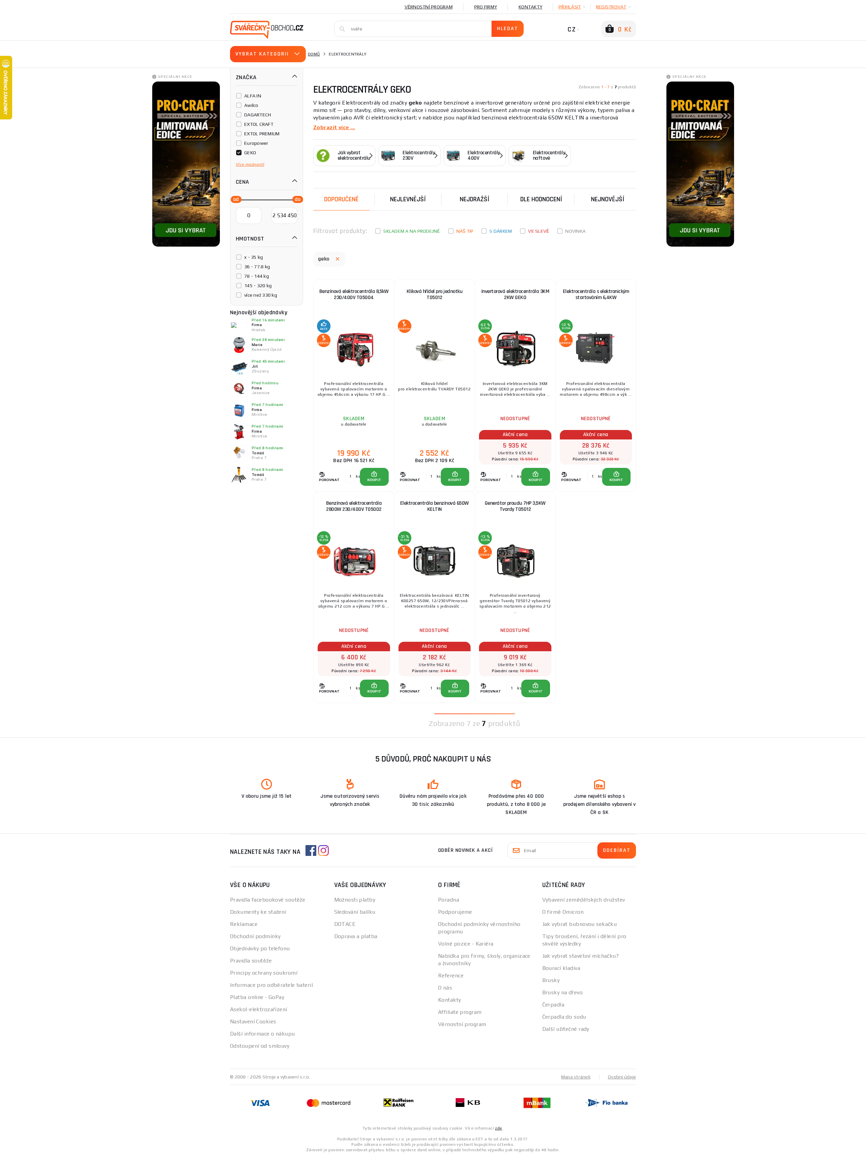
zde (498, 1128)
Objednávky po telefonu (260, 948)
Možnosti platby (354, 899)
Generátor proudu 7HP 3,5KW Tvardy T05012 (515, 506)
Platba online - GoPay (257, 997)
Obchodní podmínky (255, 936)
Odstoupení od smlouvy (259, 1046)
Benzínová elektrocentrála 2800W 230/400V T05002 (354, 506)
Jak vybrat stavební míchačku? (580, 956)
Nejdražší (474, 199)
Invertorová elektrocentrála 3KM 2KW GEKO (515, 294)
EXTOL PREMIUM (261, 133)
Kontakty (530, 6)
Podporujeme (455, 912)
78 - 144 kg (256, 276)
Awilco (251, 105)
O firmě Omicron (563, 912)
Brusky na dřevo (562, 992)
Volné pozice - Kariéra (466, 943)
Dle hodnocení (541, 199)
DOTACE (345, 924)
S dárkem (500, 231)
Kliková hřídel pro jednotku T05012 (435, 294)
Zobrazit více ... (334, 127)
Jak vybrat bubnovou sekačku (579, 924)
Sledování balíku (354, 912)
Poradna (448, 899)
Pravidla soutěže (251, 960)
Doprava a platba (356, 936)
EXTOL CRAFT (258, 124)
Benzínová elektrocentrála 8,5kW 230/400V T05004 (354, 294)
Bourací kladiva (561, 968)
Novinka (575, 231)
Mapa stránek (576, 1077)
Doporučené (341, 199)
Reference (450, 975)
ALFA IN (252, 95)
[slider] (234, 199)
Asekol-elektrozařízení (258, 1009)
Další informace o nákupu (262, 1033)
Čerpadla (553, 1004)
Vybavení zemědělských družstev (583, 899)
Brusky (551, 980)
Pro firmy (485, 6)
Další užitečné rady (565, 1029)
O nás (445, 987)
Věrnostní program (429, 6)
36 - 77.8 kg (257, 266)
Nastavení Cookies (253, 1021)
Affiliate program (459, 1012)
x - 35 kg (253, 257)
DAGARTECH (257, 114)
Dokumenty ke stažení (258, 912)
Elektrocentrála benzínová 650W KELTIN (434, 506)
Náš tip (465, 231)
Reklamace (243, 924)
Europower (256, 143)
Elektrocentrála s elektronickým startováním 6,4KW (596, 294)
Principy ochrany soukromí (263, 973)
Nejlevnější (408, 199)
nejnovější (607, 199)
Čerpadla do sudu (564, 1017)
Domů (314, 54)
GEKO (250, 152)
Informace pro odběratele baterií (271, 985)
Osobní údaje (622, 1077)
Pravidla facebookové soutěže (267, 899)
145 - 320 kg (258, 285)
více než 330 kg (260, 295)
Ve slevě (538, 231)
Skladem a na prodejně (411, 231)
